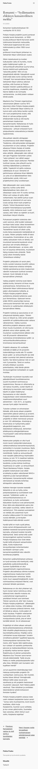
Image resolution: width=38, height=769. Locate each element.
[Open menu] (34, 3)
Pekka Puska (7, 3)
